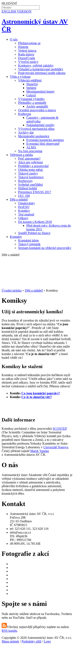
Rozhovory (25, 181)
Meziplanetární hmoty (40, 91)
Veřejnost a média (21, 155)
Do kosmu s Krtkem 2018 (35, 222)
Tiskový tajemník (29, 244)
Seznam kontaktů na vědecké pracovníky (44, 248)
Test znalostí (26, 214)
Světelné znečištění (30, 184)
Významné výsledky (31, 99)
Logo (47, 641)
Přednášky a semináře (32, 102)
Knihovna (24, 114)
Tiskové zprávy (28, 173)
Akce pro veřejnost (30, 162)
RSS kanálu (9, 630)
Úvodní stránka (12, 290)
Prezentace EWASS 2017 (34, 192)
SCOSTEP (60, 428)
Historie (23, 47)
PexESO (23, 207)
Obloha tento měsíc (30, 169)
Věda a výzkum (20, 76)
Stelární (31, 88)
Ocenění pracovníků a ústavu (37, 110)
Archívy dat (26, 132)
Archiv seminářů (37, 106)
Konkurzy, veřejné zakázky (36, 65)
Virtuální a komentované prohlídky (40, 69)
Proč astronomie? (29, 158)
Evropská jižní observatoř (42, 143)
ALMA (31, 147)
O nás (13, 39)
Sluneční (32, 84)
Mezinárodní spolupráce (33, 136)
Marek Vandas (39, 451)
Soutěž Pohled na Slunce (34, 233)
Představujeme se (29, 43)
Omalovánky (26, 203)
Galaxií (31, 95)
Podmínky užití (31, 641)
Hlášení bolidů (27, 188)
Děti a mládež (19, 199)
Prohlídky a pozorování (33, 166)
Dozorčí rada (26, 58)
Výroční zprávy (28, 61)
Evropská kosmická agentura (45, 140)
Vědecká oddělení (30, 80)
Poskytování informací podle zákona (41, 73)
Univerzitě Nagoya (55, 447)
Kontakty (16, 236)
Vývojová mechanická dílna (36, 128)
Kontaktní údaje (28, 240)
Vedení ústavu (27, 50)
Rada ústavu (26, 54)
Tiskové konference (31, 177)
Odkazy (23, 218)
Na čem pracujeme (30, 151)
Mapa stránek (10, 641)
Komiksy (24, 210)
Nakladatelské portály (40, 125)
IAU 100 (24, 195)
